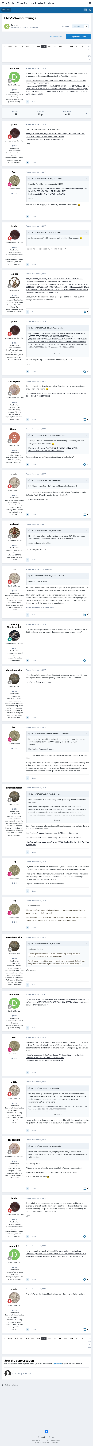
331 (55, 46)
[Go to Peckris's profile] (14, 282)
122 (15, 545)
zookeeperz (14, 381)
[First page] (5, 46)
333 (65, 46)
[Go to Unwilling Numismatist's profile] (14, 635)
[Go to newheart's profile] (14, 532)
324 (16, 46)
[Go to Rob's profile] (14, 180)
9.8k (15, 295)
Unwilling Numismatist (14, 626)
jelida (14, 124)
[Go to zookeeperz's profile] (14, 389)
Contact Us (42, 1437)
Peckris (14, 274)
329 (43, 46)
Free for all (33, 28)
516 (15, 90)
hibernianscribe (13, 670)
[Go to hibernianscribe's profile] (14, 678)
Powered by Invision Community (46, 1442)
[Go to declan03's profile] (14, 77)
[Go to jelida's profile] (14, 133)
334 (71, 46)
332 (60, 46)
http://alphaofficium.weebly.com (38, 682)
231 (15, 450)
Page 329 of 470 (89, 51)
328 (38, 46)
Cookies (52, 1437)
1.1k (15, 648)
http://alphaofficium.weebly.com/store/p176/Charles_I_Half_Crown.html (53, 837)
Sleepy (14, 429)
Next (77, 46)
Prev (10, 46)
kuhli (15, 25)
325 (21, 46)
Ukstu (14, 474)
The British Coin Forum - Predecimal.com (29, 3)
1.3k (15, 403)
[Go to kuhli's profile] (7, 26)
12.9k (15, 193)
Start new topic (56, 37)
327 (32, 46)
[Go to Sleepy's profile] (14, 437)
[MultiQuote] (27, 101)
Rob (14, 172)
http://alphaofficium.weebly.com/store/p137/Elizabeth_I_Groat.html (52, 833)
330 (49, 46)
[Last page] (82, 46)
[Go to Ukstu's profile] (14, 482)
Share (66, 26)
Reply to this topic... (25, 1373)
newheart (14, 524)
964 (15, 495)
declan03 (14, 68)
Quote (34, 102)
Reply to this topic (78, 37)
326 (27, 46)
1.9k (15, 146)
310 (15, 691)
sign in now (57, 1364)
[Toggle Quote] (29, 178)
